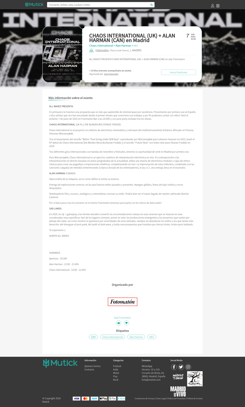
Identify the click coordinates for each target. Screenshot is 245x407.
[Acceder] (212, 5)
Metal (116, 372)
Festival (117, 366)
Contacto (89, 369)
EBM (93, 337)
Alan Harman (136, 337)
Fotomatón (102, 50)
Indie (115, 369)
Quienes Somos (93, 366)
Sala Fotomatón (111, 74)
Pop (115, 376)
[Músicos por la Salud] (178, 376)
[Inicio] (34, 4)
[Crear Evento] (217, 5)
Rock (115, 379)
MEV (136, 45)
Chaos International (113, 337)
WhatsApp (147, 366)
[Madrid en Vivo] (195, 378)
